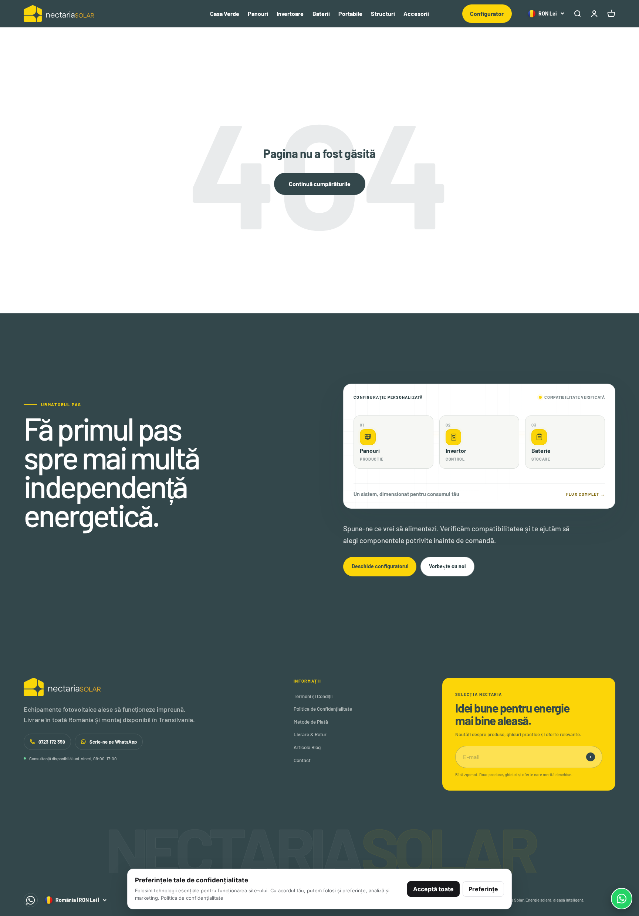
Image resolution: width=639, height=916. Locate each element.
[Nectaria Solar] (144, 687)
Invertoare (290, 13)
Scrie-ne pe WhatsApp (113, 742)
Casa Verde (224, 13)
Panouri (258, 13)
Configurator (487, 13)
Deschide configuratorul (380, 566)
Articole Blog (307, 747)
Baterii (321, 13)
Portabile (350, 13)
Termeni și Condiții (313, 696)
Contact (302, 760)
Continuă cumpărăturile (320, 183)
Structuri (383, 13)
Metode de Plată (311, 722)
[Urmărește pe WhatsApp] (31, 900)
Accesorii (416, 13)
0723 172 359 (51, 742)
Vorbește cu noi (447, 566)
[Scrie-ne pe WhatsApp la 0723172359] (621, 898)
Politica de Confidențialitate (323, 709)
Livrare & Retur (310, 734)
